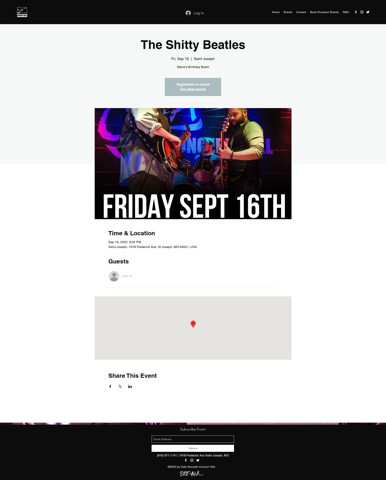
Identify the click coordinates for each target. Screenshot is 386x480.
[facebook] (356, 12)
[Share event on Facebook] (110, 386)
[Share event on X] (120, 386)
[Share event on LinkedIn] (130, 386)
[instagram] (362, 12)
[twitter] (368, 12)
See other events (193, 89)
